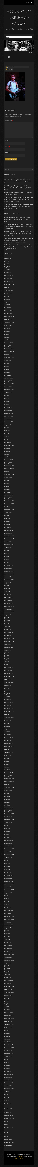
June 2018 (7, 518)
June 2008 (7, 863)
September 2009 (9, 820)
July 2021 (6, 428)
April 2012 (7, 732)
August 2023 (7, 360)
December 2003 (9, 1015)
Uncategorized (8, 1127)
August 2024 (7, 325)
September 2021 (9, 422)
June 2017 (7, 553)
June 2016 (7, 588)
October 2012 (8, 714)
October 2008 (8, 852)
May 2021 (7, 433)
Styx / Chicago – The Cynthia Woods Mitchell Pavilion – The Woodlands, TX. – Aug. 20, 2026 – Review (18, 181)
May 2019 (7, 486)
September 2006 (9, 925)
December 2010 (9, 779)
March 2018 (7, 527)
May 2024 (7, 334)
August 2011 (7, 755)
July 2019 (6, 480)
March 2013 (7, 700)
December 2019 (9, 466)
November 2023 (9, 352)
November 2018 (9, 504)
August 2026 (7, 258)
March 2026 (7, 273)
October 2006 (8, 922)
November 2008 (9, 849)
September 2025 (9, 290)
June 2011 (7, 761)
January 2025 (8, 314)
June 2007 (7, 898)
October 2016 (8, 577)
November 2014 (9, 641)
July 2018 (6, 515)
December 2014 (9, 638)
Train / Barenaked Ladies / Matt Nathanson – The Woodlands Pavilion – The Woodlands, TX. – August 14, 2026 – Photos (18, 199)
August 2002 (7, 1056)
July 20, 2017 (10, 67)
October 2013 (8, 679)
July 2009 (6, 825)
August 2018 (7, 512)
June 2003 (7, 1033)
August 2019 (7, 477)
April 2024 (7, 337)
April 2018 (7, 524)
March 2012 (7, 735)
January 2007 (8, 913)
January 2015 (8, 635)
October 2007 (8, 887)
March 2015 (7, 629)
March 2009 (7, 837)
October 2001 (8, 1086)
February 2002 (8, 1074)
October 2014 (8, 644)
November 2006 (9, 919)
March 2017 (7, 562)
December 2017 (9, 536)
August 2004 (7, 995)
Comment (9, 121)
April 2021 (7, 436)
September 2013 (9, 682)
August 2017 (7, 547)
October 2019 (8, 471)
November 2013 (9, 676)
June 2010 (7, 796)
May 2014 (7, 659)
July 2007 (6, 896)
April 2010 (7, 802)
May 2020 (7, 451)
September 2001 (9, 1089)
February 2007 (8, 910)
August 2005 (7, 963)
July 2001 (6, 1094)
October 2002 (8, 1051)
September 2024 (9, 322)
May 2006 (7, 936)
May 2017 (7, 556)
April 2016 (7, 591)
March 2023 (7, 375)
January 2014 (8, 670)
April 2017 (7, 559)
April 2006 (7, 939)
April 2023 (7, 372)
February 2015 (8, 632)
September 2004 (9, 992)
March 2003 (7, 1042)
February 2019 (8, 495)
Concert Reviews (9, 1118)
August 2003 (7, 1027)
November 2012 (9, 711)
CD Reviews (7, 1113)
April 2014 (7, 662)
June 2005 (7, 969)
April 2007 (7, 904)
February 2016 (8, 597)
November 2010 (9, 781)
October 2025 (8, 287)
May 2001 (7, 1097)
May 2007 (7, 901)
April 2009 (7, 834)
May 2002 (7, 1065)
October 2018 (8, 507)
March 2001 (7, 1103)
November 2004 (9, 986)
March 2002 (7, 1071)
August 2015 (7, 615)
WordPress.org (8, 1145)
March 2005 (7, 977)
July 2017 (6, 550)
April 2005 (7, 975)
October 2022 (8, 387)
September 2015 (9, 612)
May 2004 (7, 1004)
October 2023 (8, 354)
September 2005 (9, 960)
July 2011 (6, 758)
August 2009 (7, 822)
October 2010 (8, 784)
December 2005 (9, 951)
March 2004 (7, 1010)
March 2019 (7, 492)
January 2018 (8, 533)
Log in (6, 1137)
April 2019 (7, 489)
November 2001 (9, 1083)
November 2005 (9, 954)
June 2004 (7, 1001)
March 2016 (7, 594)
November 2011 (9, 746)
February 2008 (8, 875)
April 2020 (7, 454)
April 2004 (7, 1007)
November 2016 (9, 574)
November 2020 (9, 445)
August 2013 (7, 685)
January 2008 (8, 878)
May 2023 (7, 369)
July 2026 (6, 261)
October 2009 (8, 817)
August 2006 (7, 928)
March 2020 (7, 457)
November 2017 (9, 539)
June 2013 (7, 691)
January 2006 (8, 948)
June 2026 (7, 264)
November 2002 (9, 1048)
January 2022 (8, 410)
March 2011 (7, 770)
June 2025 (7, 299)
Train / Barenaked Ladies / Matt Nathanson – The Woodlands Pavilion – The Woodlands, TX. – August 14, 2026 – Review (18, 206)
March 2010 (7, 805)
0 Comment (10, 69)
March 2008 (7, 872)
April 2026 (7, 270)
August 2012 (7, 720)
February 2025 (8, 311)
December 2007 (9, 881)
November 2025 (9, 284)
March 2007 (7, 907)
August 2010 (7, 790)
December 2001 (9, 1080)
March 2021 (7, 439)
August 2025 (7, 293)
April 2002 (7, 1068)
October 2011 (8, 749)
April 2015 (7, 626)
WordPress (19, 1156)
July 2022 (6, 395)
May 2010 (7, 799)
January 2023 (8, 381)
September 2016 (9, 580)
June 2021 (7, 431)
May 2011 (7, 764)
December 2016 (9, 571)
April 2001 (7, 1100)
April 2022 (7, 404)
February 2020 (8, 460)
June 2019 (7, 483)
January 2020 (8, 463)
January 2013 (8, 705)
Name (7, 141)
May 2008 (7, 866)
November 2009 (9, 814)
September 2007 (9, 890)
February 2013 (8, 703)
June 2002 (7, 1062)
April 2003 (7, 1039)
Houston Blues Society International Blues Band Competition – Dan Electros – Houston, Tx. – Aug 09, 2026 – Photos (18, 240)
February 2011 (8, 773)
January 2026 (8, 278)
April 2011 (7, 767)
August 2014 (7, 650)
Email (7, 147)
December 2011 (9, 743)
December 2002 (9, 1045)
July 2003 (6, 1030)
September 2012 (9, 717)
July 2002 (6, 1059)
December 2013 (9, 673)
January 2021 (8, 442)
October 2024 (8, 319)
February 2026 (8, 275)
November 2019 (9, 469)
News (6, 1124)
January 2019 (8, 498)
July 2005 (6, 966)
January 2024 (8, 346)
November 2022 (9, 384)
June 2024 (7, 331)
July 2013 (6, 688)
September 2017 (9, 545)
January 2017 (8, 568)
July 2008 (6, 860)
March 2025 (7, 308)
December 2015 (9, 603)
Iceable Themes (19, 1158)
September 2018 (9, 509)
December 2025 (9, 281)
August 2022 (7, 392)
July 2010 (6, 793)
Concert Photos (8, 1115)
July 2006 (6, 931)
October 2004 (8, 989)
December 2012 (9, 708)
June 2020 (7, 448)
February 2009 (8, 840)
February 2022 (8, 407)
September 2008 (9, 855)
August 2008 (7, 858)
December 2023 (9, 349)
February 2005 (8, 980)
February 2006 (8, 945)
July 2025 (6, 296)
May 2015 (7, 624)
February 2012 (8, 738)
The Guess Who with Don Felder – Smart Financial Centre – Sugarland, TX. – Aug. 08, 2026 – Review (18, 226)
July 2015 (6, 618)
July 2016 (6, 586)
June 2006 (7, 934)
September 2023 (9, 357)
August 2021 (7, 425)
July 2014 (6, 653)
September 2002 (9, 1053)
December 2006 (9, 916)
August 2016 (7, 583)
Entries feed (8, 1139)
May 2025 (7, 302)
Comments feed (9, 1142)
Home (27, 52)
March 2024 (7, 340)
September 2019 (9, 474)
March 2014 (7, 664)
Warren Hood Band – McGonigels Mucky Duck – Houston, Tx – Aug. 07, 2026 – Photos (17, 219)
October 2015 (8, 609)
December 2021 (9, 413)
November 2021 (9, 416)
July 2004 (6, 998)
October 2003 (8, 1021)
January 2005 (8, 983)
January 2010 (8, 811)
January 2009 (8, 843)
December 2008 (9, 846)
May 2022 (7, 401)
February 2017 (8, 565)
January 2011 (8, 776)
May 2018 (7, 521)
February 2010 (8, 808)
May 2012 (7, 729)
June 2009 (7, 828)
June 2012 (7, 726)
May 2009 (7, 831)
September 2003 (9, 1024)
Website (7, 153)
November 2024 (9, 316)
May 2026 (7, 267)
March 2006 (7, 942)
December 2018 (9, 501)
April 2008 (7, 869)
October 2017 (8, 542)
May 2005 (7, 972)
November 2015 (9, 606)
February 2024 (8, 343)
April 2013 (7, 697)
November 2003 (9, 1018)
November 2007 (9, 884)
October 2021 (8, 419)
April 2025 (7, 305)
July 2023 (6, 363)
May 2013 (7, 694)
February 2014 (8, 667)
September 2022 (9, 390)
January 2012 (8, 741)
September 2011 (9, 752)
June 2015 (7, 621)
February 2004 (8, 1013)
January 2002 (8, 1077)
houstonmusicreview (20, 67)
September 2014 (9, 647)
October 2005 (8, 957)
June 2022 (7, 398)
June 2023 (7, 366)
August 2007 (7, 893)
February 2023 (8, 378)
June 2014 (7, 656)
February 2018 (8, 530)
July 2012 (6, 723)
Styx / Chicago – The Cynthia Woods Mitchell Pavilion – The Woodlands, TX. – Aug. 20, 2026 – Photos (18, 188)
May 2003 (7, 1036)
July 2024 (6, 328)
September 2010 (9, 787)
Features (7, 1121)
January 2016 (8, 600)
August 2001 (7, 1092)
